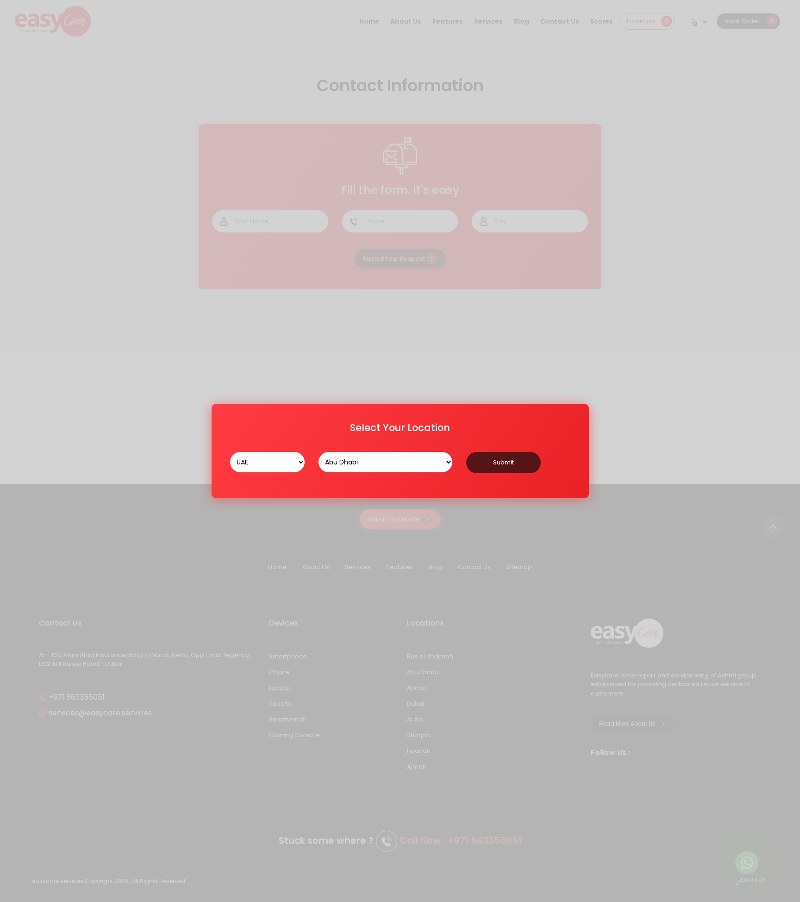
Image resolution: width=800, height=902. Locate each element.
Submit (503, 462)
